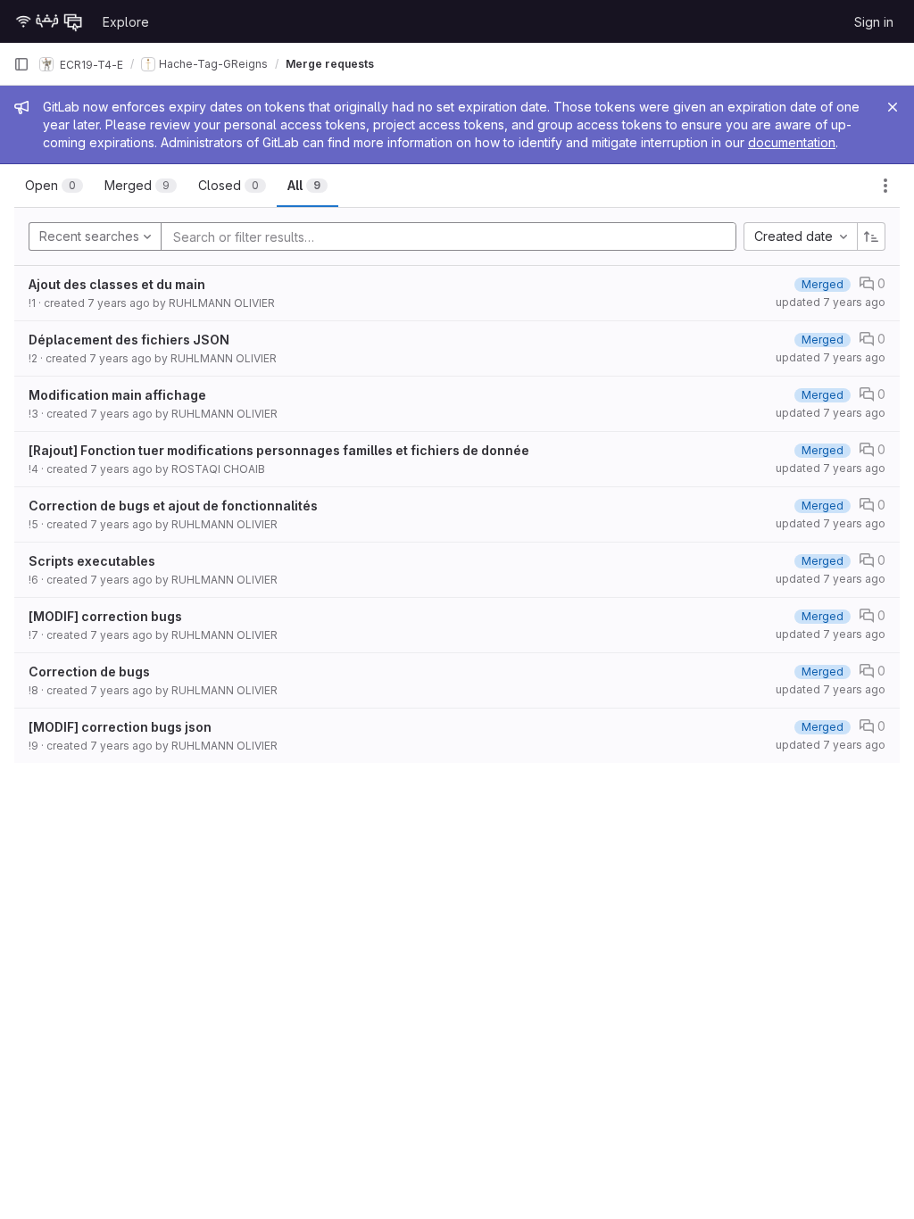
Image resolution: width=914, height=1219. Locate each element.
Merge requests (330, 63)
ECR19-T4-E (90, 63)
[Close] (892, 107)
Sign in (873, 21)
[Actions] (885, 185)
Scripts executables (92, 560)
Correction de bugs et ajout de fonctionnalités (173, 505)
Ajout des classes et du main (117, 284)
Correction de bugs (89, 671)
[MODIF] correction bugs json (120, 726)
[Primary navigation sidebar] (21, 64)
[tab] (54, 185)
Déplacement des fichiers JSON (129, 339)
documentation (791, 142)
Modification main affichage (117, 394)
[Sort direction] (871, 236)
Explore (126, 21)
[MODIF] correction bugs (105, 616)
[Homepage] (49, 21)
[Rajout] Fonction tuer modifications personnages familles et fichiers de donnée (279, 450)
